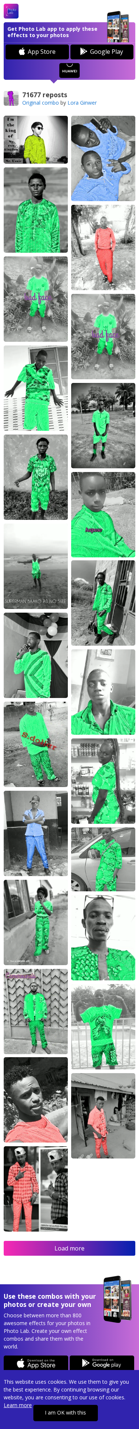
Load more (69, 1248)
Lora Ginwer (82, 102)
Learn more (18, 1405)
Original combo (40, 102)
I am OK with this (65, 1412)
